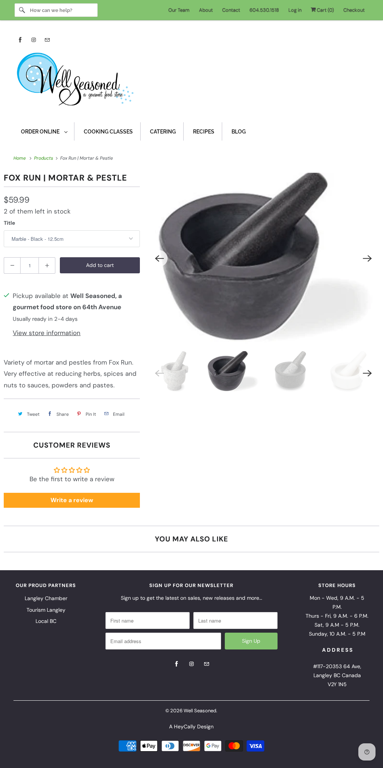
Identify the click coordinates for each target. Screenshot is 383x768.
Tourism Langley (46, 609)
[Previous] (159, 258)
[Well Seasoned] (191, 81)
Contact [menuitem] (231, 10)
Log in (294, 10)
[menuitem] (43, 131)
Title (9, 222)
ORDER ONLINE (41, 132)
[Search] (22, 10)
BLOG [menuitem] (239, 132)
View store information (46, 333)
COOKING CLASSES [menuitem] (108, 132)
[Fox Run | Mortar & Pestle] (263, 258)
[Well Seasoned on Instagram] (34, 39)
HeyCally (185, 726)
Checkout (354, 10)
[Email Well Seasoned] (47, 39)
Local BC (46, 621)
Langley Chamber (46, 598)
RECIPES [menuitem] (203, 132)
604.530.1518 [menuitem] (264, 10)
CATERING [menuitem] (163, 132)
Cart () (325, 10)
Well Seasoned (200, 710)
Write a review (71, 500)
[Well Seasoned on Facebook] (20, 39)
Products (44, 158)
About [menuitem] (206, 10)
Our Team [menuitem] (179, 10)
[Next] (367, 258)
